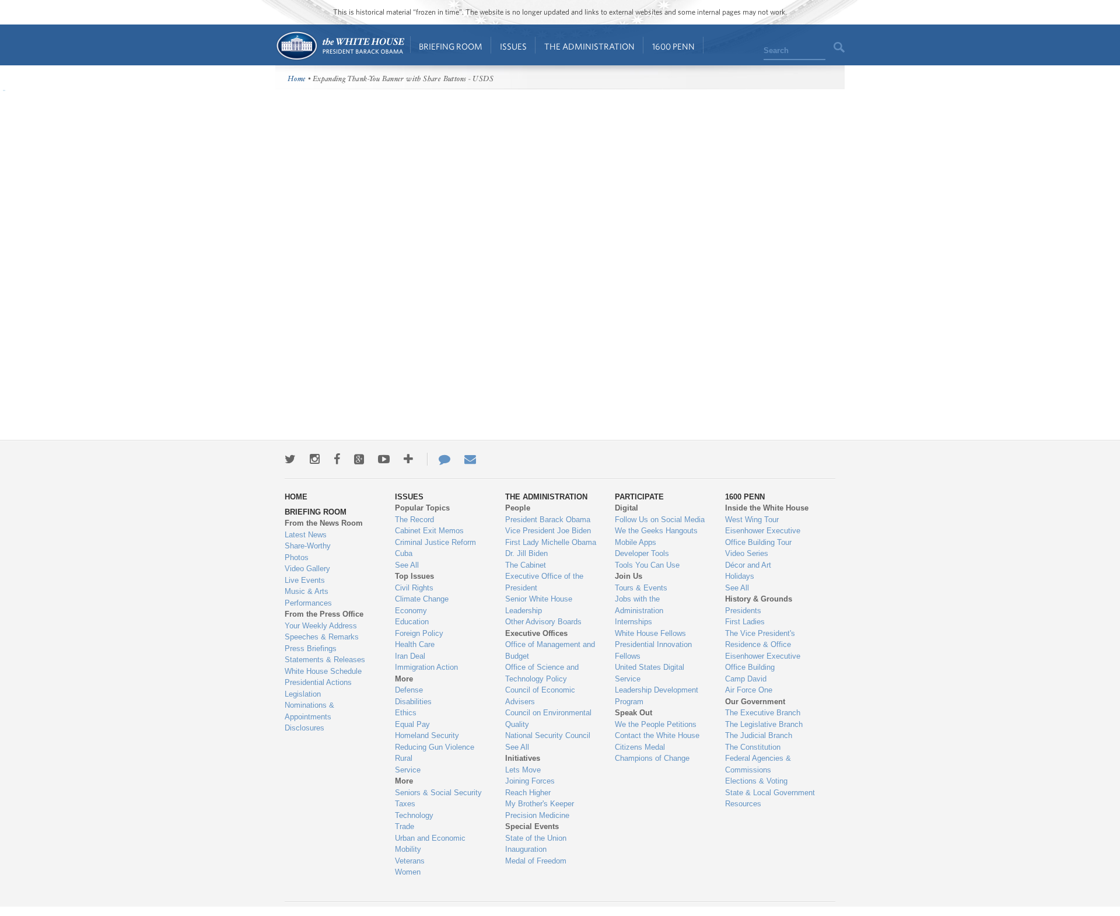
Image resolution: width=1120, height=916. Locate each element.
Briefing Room (450, 46)
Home (339, 45)
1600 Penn (673, 46)
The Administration (589, 46)
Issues (513, 46)
